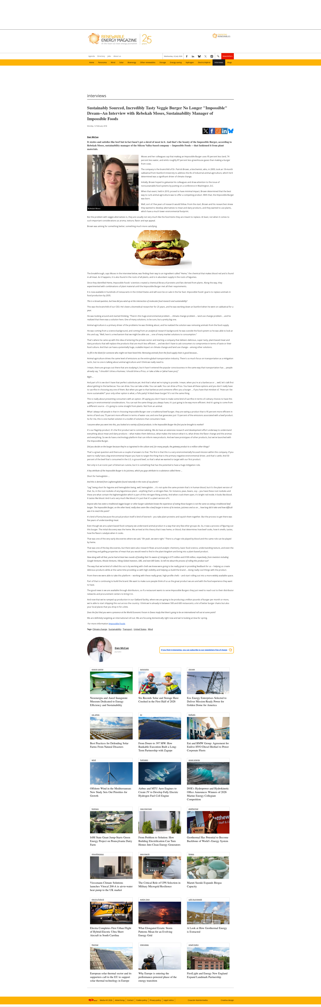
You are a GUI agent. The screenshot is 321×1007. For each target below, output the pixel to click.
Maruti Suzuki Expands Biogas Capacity (204, 884)
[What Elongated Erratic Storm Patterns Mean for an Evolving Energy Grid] (159, 914)
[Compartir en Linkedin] (224, 131)
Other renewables (147, 62)
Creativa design (227, 1000)
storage (192, 669)
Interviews (219, 62)
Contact (130, 1000)
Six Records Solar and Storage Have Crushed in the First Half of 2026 (158, 699)
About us (117, 56)
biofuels (192, 715)
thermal (95, 945)
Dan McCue (92, 137)
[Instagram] (212, 56)
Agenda (91, 56)
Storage (162, 62)
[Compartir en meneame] (218, 131)
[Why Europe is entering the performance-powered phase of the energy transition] (159, 961)
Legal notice (169, 1000)
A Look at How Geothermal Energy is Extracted (207, 929)
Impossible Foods (117, 623)
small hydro (193, 945)
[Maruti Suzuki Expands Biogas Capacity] (208, 872)
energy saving (97, 669)
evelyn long (145, 899)
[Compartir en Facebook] (212, 131)
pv (141, 715)
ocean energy (194, 760)
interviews (144, 945)
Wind (113, 62)
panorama (144, 669)
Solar (121, 62)
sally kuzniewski (195, 899)
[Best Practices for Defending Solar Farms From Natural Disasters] (111, 731)
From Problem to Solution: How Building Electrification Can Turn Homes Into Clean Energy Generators (159, 840)
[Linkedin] (193, 56)
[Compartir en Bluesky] (231, 131)
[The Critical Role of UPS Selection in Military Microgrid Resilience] (159, 871)
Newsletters (228, 56)
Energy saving (176, 62)
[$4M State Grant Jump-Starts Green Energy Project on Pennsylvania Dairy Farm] (111, 822)
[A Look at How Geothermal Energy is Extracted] (208, 918)
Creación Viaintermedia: (198, 1000)
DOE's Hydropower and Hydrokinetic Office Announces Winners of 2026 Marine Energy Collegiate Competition (208, 794)
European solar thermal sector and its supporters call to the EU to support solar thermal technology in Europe (111, 976)
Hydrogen (190, 62)
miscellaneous (98, 854)
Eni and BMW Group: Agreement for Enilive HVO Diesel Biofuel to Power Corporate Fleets (208, 746)
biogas (191, 854)
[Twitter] (205, 56)
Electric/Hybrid (204, 62)
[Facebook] (187, 56)
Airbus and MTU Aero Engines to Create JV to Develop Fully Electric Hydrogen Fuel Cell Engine (158, 792)
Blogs (229, 62)
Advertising (120, 1000)
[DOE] (208, 777)
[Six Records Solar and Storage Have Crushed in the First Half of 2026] (159, 686)
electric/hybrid (98, 899)
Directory (101, 56)
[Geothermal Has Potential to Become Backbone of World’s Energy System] (208, 825)
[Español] (221, 35)
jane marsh (145, 854)
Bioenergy (132, 62)
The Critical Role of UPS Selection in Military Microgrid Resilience (159, 884)
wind (94, 760)
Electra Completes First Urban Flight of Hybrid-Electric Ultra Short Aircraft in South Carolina (110, 931)
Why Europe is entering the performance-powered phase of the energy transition (157, 976)
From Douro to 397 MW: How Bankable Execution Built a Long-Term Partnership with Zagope (157, 746)
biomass (95, 809)
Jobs (109, 56)
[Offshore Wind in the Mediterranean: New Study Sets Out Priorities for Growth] (111, 778)
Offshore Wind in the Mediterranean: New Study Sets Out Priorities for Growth (110, 792)
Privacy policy (155, 1000)
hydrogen (144, 760)
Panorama (102, 62)
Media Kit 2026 (106, 1000)
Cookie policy (141, 1000)
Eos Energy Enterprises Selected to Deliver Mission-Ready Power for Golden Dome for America (206, 701)
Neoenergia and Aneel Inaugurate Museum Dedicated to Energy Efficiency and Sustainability (109, 701)
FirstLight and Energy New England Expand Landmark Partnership (207, 975)
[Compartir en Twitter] (206, 131)
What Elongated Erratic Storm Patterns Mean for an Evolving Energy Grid (155, 931)
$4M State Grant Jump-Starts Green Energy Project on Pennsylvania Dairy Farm (111, 840)
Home (91, 62)
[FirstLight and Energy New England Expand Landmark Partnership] (208, 964)
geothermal (193, 809)
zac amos (95, 715)
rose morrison (146, 809)
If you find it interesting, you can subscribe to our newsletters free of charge (194, 650)
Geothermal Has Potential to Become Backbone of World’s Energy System (207, 839)
